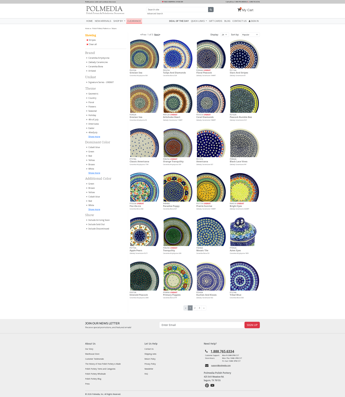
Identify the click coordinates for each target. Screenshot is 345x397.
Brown (91, 164)
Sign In (254, 21)
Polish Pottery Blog (93, 379)
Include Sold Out (96, 224)
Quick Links (198, 21)
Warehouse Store (92, 354)
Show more (94, 136)
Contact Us (148, 349)
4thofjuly (92, 132)
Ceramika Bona (95, 66)
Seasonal (92, 111)
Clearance (134, 21)
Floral (90, 102)
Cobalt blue (93, 147)
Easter (90, 128)
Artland (91, 71)
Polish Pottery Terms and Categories (100, 369)
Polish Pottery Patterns (100, 28)
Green (90, 151)
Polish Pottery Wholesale (95, 374)
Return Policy (150, 359)
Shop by (118, 21)
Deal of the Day (179, 21)
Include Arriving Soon (98, 220)
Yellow (91, 160)
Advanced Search (155, 13)
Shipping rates (150, 354)
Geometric (92, 93)
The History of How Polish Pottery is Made (103, 364)
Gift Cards (215, 21)
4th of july (93, 119)
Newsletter (148, 369)
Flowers (91, 106)
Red (89, 156)
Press (87, 384)
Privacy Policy (150, 364)
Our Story (89, 349)
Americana (93, 124)
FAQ (146, 374)
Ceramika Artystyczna (98, 58)
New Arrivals (103, 21)
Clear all (92, 44)
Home (89, 21)
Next (156, 34)
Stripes (114, 28)
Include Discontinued (98, 228)
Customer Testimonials (94, 359)
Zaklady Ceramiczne (97, 62)
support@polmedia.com (221, 365)
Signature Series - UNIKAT (100, 82)
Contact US (239, 21)
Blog (227, 21)
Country (91, 98)
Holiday (91, 115)
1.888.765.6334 (254, 2)
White (90, 169)
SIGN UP (252, 325)
